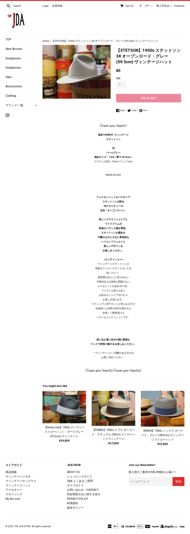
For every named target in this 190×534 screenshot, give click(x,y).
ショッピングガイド (79, 476)
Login (45, 5)
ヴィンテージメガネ (18, 476)
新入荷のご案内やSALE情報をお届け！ (153, 472)
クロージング (14, 494)
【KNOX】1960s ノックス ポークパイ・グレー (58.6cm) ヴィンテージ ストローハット (162, 435)
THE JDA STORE (22, 526)
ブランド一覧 (21, 105)
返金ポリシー (75, 507)
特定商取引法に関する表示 (83, 494)
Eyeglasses (13, 58)
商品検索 (11, 472)
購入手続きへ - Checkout (170, 5)
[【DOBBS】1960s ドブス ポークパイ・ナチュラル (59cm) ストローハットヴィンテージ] (113, 408)
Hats (9, 77)
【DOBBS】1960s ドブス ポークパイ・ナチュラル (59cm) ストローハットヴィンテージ (113, 434)
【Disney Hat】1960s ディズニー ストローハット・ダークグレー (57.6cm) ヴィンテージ (64, 432)
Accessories (14, 86)
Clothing (11, 96)
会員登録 (57, 5)
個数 (118, 78)
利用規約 (72, 503)
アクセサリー (14, 490)
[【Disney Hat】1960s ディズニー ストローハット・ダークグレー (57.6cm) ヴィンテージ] (64, 407)
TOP (8, 39)
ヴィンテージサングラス (21, 481)
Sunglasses (13, 67)
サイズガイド (75, 485)
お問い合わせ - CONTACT (83, 490)
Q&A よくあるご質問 (80, 481)
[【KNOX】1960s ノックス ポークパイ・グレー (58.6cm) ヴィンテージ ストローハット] (162, 409)
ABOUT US (73, 472)
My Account (13, 498)
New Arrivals (14, 49)
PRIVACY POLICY (77, 498)
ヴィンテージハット (18, 485)
